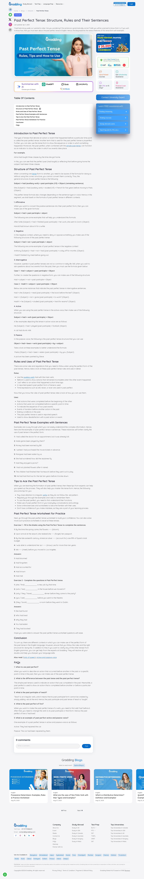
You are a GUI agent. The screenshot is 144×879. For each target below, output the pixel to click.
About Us (56, 828)
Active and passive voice (47, 657)
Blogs (54, 839)
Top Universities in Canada (119, 828)
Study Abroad (27, 4)
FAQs (54, 841)
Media (55, 833)
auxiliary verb (29, 377)
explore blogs (78, 765)
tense (34, 174)
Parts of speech (29, 657)
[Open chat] (5, 874)
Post (86, 746)
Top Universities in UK (117, 833)
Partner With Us (58, 847)
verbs (45, 495)
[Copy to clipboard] (10, 29)
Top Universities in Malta (118, 841)
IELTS (93, 828)
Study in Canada (77, 833)
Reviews (127, 870)
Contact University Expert (113, 97)
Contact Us (56, 836)
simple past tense (73, 146)
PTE (92, 830)
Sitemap (55, 844)
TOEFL (93, 836)
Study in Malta (76, 841)
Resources (59, 4)
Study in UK (75, 828)
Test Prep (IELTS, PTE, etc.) (109, 130)
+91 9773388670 (26, 829)
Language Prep (48, 4)
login (131, 4)
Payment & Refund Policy (84, 870)
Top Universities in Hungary (119, 839)
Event (54, 830)
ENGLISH (18, 15)
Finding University (105, 112)
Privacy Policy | (57, 870)
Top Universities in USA (118, 830)
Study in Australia (77, 836)
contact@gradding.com (27, 832)
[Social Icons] (16, 835)
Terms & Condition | (69, 870)
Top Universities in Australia (119, 836)
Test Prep (38, 4)
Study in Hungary (77, 839)
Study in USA (76, 830)
